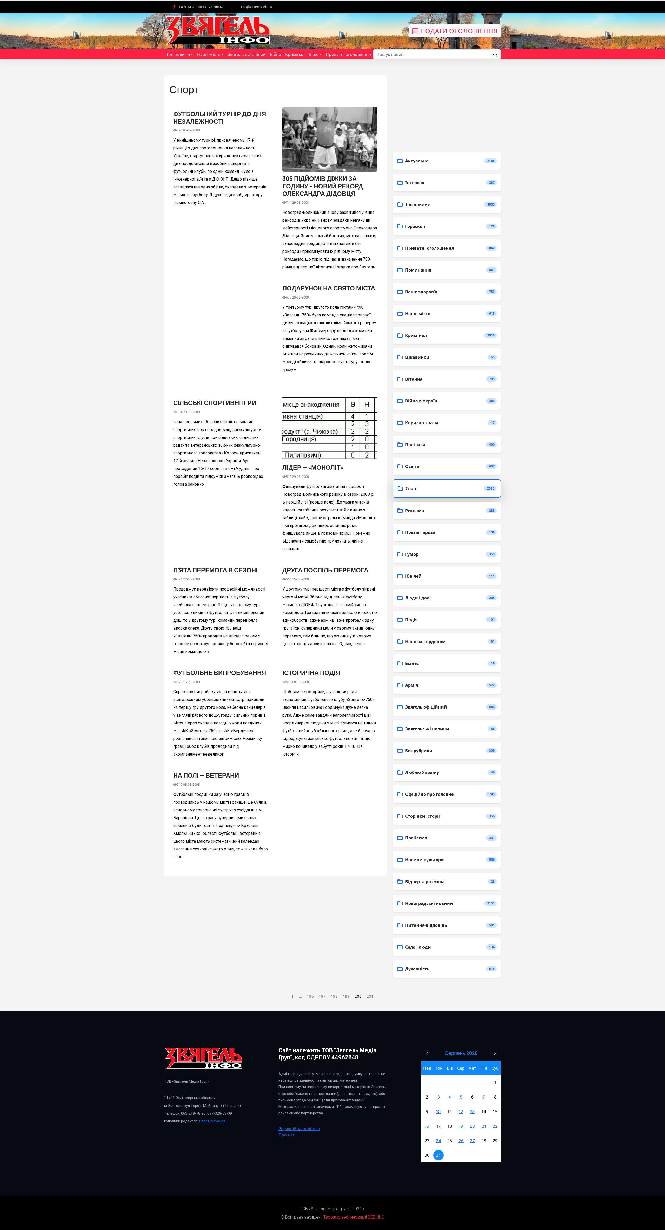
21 (484, 1126)
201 (370, 996)
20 (472, 1126)
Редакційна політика (299, 1129)
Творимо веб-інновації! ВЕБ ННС (353, 1217)
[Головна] (218, 30)
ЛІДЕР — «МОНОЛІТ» (313, 467)
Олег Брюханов (212, 1121)
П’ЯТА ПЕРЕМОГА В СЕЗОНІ (215, 570)
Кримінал (294, 54)
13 (472, 1111)
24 (438, 1140)
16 (427, 1126)
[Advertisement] (220, 338)
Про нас (286, 1135)
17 (438, 1126)
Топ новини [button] (178, 54)
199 (346, 996)
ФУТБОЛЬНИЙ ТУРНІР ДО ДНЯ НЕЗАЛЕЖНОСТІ (219, 117)
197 (322, 996)
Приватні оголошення (348, 54)
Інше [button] (313, 54)
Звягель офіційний (247, 54)
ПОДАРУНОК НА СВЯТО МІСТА (328, 288)
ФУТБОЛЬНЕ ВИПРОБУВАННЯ (219, 672)
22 (495, 1126)
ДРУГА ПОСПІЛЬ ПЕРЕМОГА (325, 570)
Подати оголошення (457, 31)
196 (310, 996)
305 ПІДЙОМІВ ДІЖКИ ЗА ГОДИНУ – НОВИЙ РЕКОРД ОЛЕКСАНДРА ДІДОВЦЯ (322, 186)
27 (472, 1140)
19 (461, 1126)
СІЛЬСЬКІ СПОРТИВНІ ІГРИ (214, 402)
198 (334, 996)
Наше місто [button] (209, 54)
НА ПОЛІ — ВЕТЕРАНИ (206, 775)
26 (461, 1140)
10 (438, 1111)
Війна (275, 54)
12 (461, 1111)
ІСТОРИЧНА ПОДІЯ (311, 672)
